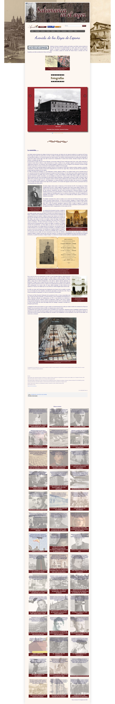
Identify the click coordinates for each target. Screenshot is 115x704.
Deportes (53, 31)
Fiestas (58, 31)
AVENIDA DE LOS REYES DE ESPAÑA (39, 394)
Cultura (48, 31)
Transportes (64, 31)
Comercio (43, 31)
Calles (32, 31)
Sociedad (37, 31)
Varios (75, 31)
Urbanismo (70, 31)
